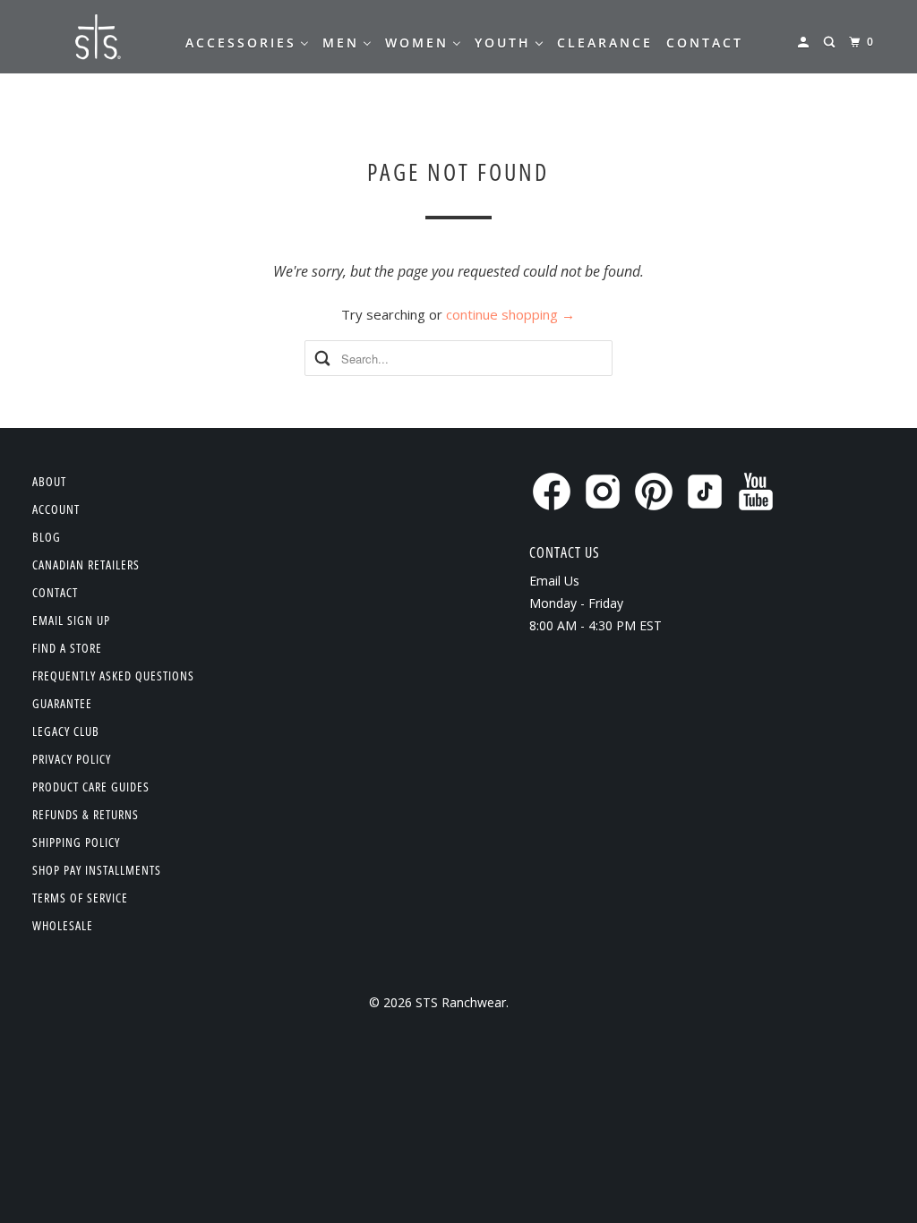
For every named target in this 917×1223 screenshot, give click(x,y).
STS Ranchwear (461, 1002)
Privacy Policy (71, 758)
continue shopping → (510, 314)
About (49, 481)
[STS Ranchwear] (95, 36)
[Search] (831, 42)
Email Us (554, 580)
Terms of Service (80, 897)
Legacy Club (65, 731)
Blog (46, 536)
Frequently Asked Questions (113, 675)
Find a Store (67, 647)
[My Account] (805, 42)
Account (56, 508)
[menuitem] (247, 43)
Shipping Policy (76, 842)
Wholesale (62, 925)
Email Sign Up (71, 620)
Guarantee (62, 703)
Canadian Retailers (86, 564)
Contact (55, 592)
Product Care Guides (91, 786)
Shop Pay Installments (96, 869)
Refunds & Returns (85, 814)
